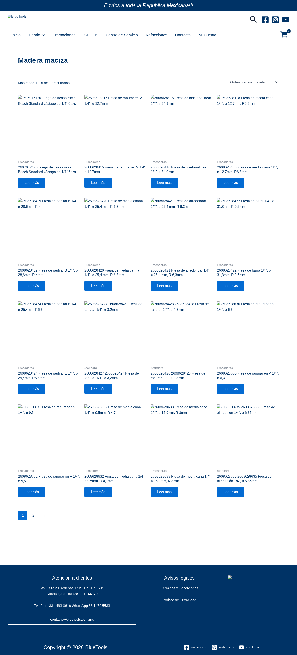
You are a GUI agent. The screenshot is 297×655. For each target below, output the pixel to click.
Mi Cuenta (207, 35)
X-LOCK (90, 35)
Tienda (34, 35)
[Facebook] (265, 19)
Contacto (183, 35)
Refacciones (156, 35)
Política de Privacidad (179, 600)
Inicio (16, 35)
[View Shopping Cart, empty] (283, 35)
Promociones (64, 35)
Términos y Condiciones (179, 588)
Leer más (32, 183)
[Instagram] (275, 19)
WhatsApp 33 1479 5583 (91, 606)
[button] (253, 20)
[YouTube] (285, 19)
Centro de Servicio (122, 35)
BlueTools (20, 21)
